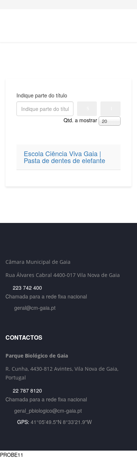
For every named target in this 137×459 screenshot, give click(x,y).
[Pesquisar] (87, 108)
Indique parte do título (42, 95)
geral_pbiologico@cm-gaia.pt (48, 410)
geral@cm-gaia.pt (35, 307)
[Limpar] (110, 108)
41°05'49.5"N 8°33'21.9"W (61, 421)
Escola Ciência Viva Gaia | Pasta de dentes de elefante (64, 157)
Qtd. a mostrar (80, 120)
